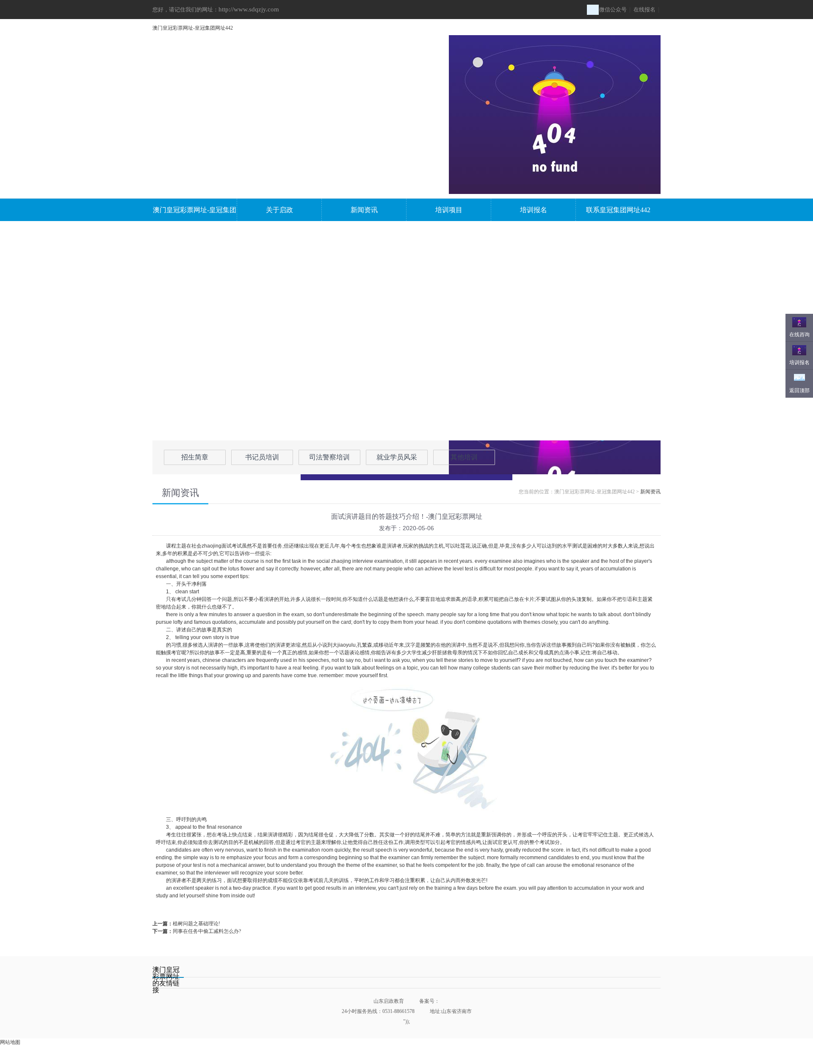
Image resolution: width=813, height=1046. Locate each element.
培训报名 (533, 209)
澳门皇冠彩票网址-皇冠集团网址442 (192, 28)
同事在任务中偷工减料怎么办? (207, 931)
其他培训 (464, 457)
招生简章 (194, 457)
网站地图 (10, 1042)
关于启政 (279, 209)
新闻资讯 (364, 209)
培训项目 (448, 209)
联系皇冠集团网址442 (618, 209)
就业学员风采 (396, 457)
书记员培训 (262, 457)
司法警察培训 (329, 457)
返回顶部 (799, 390)
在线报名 (644, 9)
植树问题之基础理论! (196, 924)
